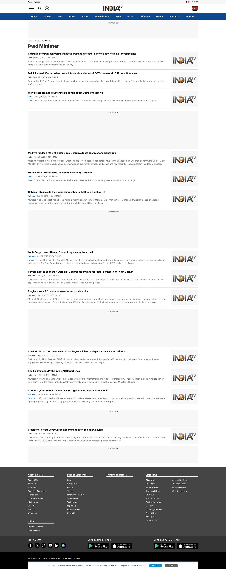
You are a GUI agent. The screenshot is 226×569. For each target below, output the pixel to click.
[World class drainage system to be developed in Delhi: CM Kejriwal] (184, 99)
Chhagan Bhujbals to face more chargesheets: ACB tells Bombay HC (66, 192)
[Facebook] (30, 545)
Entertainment (102, 16)
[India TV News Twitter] (195, 2)
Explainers (71, 506)
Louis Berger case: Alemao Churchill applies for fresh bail (60, 252)
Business (174, 16)
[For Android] (164, 546)
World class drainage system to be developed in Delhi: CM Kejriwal (65, 92)
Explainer (190, 16)
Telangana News (179, 487)
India (60, 16)
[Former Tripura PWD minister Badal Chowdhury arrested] (184, 178)
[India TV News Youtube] (197, 2)
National (31, 196)
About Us (32, 484)
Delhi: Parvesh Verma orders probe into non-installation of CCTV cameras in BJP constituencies (82, 73)
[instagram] (43, 545)
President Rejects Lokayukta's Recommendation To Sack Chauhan (65, 429)
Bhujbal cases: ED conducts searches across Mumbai (58, 291)
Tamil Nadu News (153, 502)
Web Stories (33, 513)
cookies (142, 566)
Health (159, 16)
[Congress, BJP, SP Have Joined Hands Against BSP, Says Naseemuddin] (184, 396)
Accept (155, 566)
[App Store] (121, 546)
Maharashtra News (180, 480)
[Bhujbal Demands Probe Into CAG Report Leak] (184, 377)
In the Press (33, 495)
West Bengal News (180, 491)
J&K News (150, 517)
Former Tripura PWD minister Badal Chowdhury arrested (60, 172)
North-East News (153, 498)
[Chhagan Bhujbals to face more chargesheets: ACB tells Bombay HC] (184, 198)
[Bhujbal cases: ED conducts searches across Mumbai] (184, 297)
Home (34, 16)
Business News (73, 509)
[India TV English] (113, 8)
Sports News (72, 498)
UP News (150, 506)
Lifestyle (145, 16)
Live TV (31, 506)
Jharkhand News (153, 491)
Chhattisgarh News (154, 509)
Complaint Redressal (37, 491)
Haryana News (152, 487)
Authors (31, 509)
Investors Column (35, 498)
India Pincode (34, 530)
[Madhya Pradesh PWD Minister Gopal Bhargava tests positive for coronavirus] (184, 159)
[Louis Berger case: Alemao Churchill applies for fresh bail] (184, 258)
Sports (84, 16)
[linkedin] (56, 545)
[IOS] (186, 2)
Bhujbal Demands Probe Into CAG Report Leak (54, 371)
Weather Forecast (35, 526)
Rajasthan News (179, 484)
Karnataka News (153, 520)
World (72, 16)
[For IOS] (187, 546)
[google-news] (63, 545)
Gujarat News (151, 513)
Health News (72, 513)
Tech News (72, 502)
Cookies (51, 566)
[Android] (189, 2)
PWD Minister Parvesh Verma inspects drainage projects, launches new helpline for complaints (82, 53)
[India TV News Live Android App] (98, 546)
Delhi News (150, 484)
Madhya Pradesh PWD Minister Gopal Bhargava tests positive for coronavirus (72, 153)
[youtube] (50, 545)
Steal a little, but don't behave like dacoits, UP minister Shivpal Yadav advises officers (76, 351)
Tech (118, 16)
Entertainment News (75, 495)
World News (72, 484)
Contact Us (33, 480)
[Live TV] (195, 8)
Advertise (32, 487)
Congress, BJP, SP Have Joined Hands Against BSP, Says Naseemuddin (68, 390)
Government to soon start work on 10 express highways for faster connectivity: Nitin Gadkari (80, 271)
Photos (131, 16)
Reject (171, 566)
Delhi (30, 58)
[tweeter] (37, 545)
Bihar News (150, 480)
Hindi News (33, 502)
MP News (150, 495)
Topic (37, 41)
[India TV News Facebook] (192, 2)
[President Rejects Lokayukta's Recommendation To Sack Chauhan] (184, 436)
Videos (47, 16)
